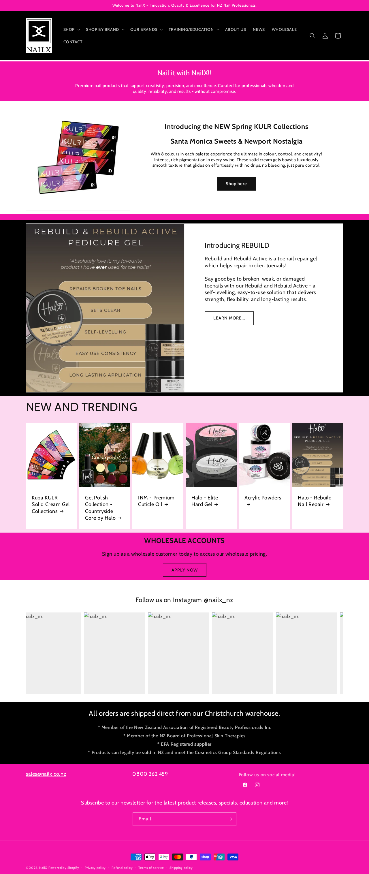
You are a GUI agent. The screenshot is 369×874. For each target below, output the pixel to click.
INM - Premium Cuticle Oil (156, 500)
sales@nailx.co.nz (46, 774)
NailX (43, 868)
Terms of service (151, 868)
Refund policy (122, 868)
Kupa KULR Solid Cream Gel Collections (51, 504)
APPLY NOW (185, 570)
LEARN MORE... (229, 318)
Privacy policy (95, 868)
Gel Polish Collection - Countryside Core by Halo (100, 507)
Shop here (236, 184)
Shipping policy (181, 868)
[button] (71, 29)
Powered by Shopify (63, 868)
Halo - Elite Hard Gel (204, 500)
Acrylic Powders (262, 497)
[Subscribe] (229, 819)
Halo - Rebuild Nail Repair (315, 500)
